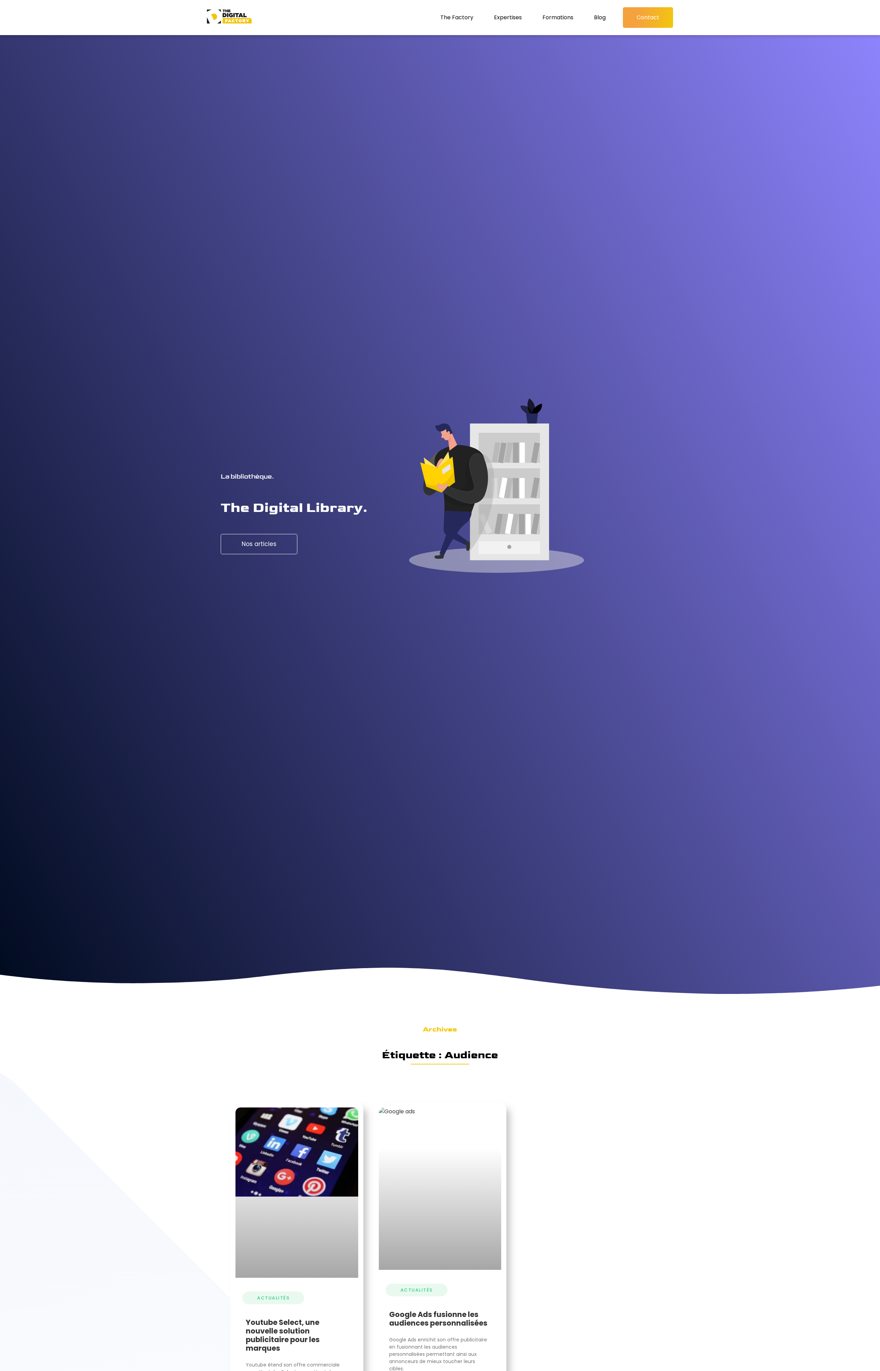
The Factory (456, 17)
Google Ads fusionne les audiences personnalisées (438, 1318)
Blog (600, 17)
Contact (648, 17)
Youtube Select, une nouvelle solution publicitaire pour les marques (283, 1335)
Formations (557, 17)
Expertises (508, 17)
